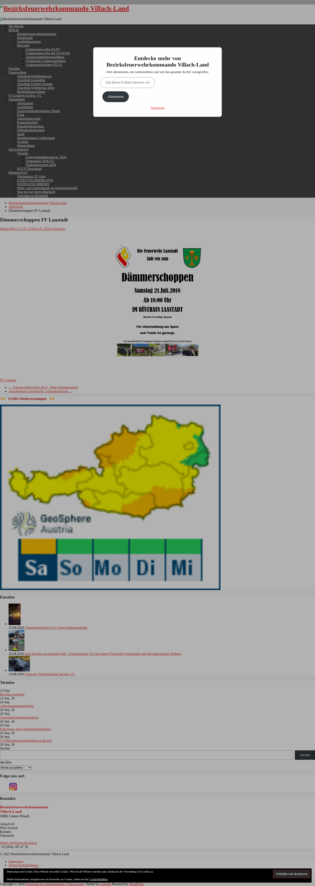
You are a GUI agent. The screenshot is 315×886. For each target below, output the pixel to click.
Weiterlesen (158, 108)
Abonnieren (116, 96)
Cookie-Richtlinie (99, 879)
